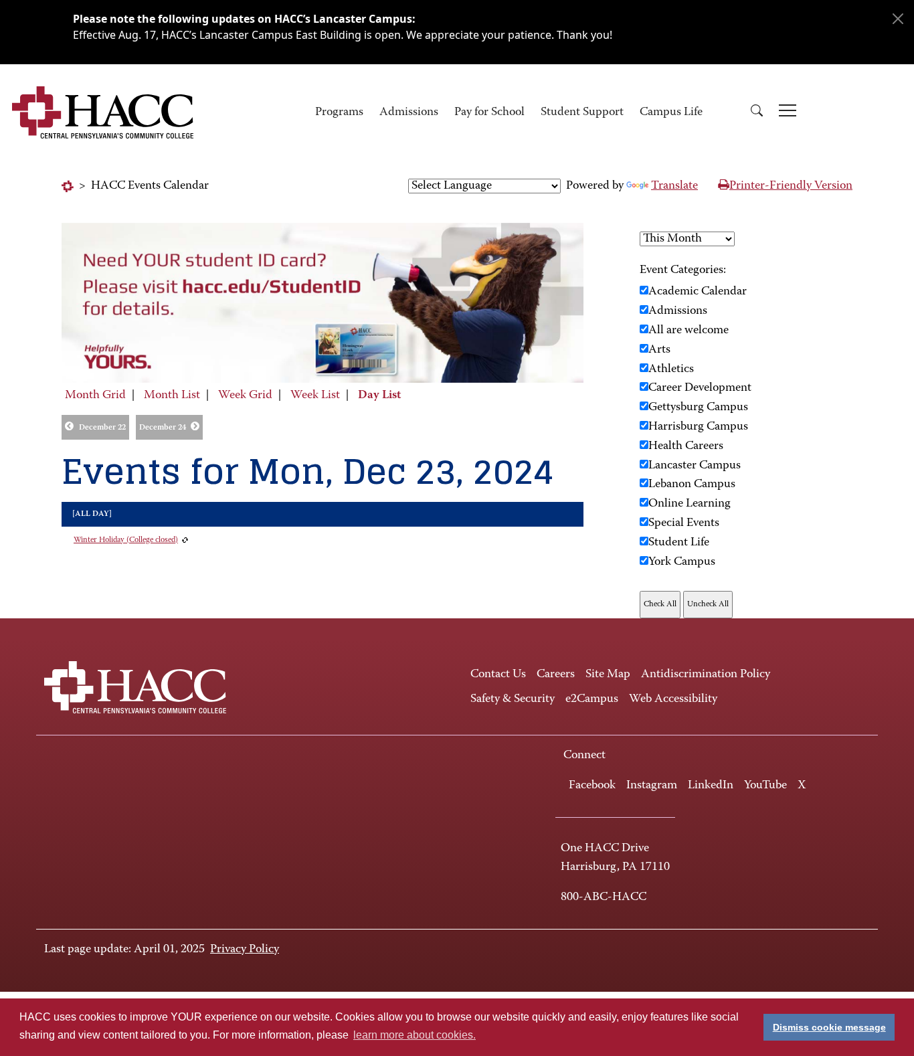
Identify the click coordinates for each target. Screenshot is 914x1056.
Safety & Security (512, 699)
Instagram (651, 786)
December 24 (162, 428)
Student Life (678, 543)
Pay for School (489, 112)
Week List (315, 395)
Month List (172, 395)
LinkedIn (710, 786)
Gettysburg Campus (698, 408)
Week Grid (245, 395)
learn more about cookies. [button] (414, 1035)
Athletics (671, 369)
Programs (339, 112)
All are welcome (688, 331)
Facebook (592, 786)
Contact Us (498, 675)
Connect (584, 756)
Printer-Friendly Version (790, 186)
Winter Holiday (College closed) (126, 540)
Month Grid (95, 395)
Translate (674, 186)
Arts (659, 350)
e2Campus (591, 699)
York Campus (681, 562)
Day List (379, 395)
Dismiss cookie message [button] (829, 1027)
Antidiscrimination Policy (705, 675)
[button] (757, 113)
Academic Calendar (697, 292)
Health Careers (685, 446)
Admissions (408, 112)
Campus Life (671, 112)
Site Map (607, 675)
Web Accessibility (673, 699)
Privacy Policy (244, 950)
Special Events (683, 523)
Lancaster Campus (694, 466)
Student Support (582, 112)
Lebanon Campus (691, 484)
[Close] (898, 18)
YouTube (765, 786)
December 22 (102, 428)
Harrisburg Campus (698, 427)
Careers (556, 675)
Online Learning (689, 504)
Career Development (699, 388)
